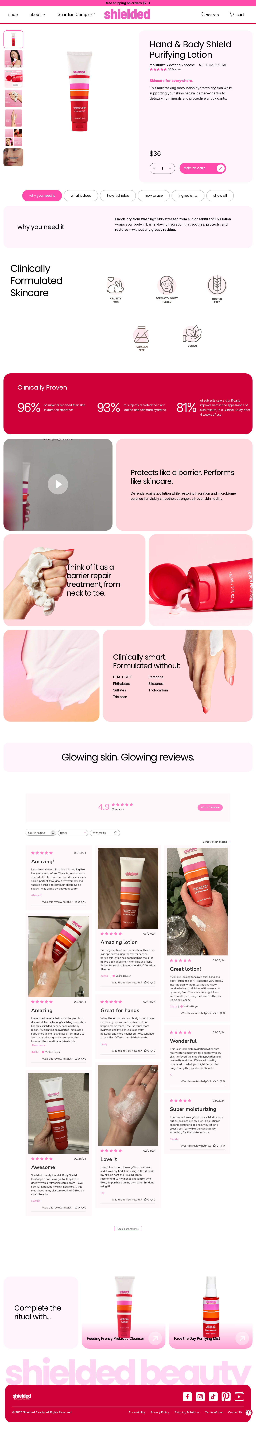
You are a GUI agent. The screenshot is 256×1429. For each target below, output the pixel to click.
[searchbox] (38, 832)
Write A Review (210, 807)
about (35, 15)
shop (13, 15)
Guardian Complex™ (76, 15)
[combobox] (73, 833)
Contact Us (235, 1412)
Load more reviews (128, 1229)
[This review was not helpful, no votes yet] (82, 902)
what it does (81, 195)
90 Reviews (174, 69)
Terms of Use (214, 1412)
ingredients (188, 195)
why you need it (42, 195)
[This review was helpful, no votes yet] (76, 902)
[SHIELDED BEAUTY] (128, 14)
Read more (38, 1045)
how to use (154, 195)
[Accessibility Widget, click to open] (249, 1412)
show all (220, 195)
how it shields (118, 195)
